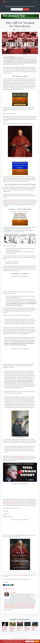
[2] (33, 407)
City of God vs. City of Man (22, 575)
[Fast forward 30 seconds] (12, 61)
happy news (24, 67)
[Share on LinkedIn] (8, 585)
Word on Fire (11, 201)
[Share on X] (4, 585)
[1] (23, 89)
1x (9, 61)
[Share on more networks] (12, 585)
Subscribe (26, 9)
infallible (31, 332)
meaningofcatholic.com (7, 609)
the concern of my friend (20, 456)
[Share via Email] (10, 585)
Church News (7, 589)
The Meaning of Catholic (25, 601)
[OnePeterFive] (5, 1)
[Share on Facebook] (6, 585)
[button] (34, 2)
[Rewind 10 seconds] (7, 61)
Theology (13, 589)
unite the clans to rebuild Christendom (10, 502)
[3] (7, 452)
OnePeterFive (21, 603)
